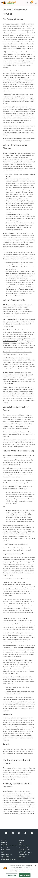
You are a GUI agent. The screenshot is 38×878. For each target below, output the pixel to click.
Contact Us (4, 842)
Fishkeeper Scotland (24, 854)
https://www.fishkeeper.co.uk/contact (15, 544)
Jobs (20, 844)
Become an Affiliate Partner (8, 859)
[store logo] (8, 3)
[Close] (35, 866)
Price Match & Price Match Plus (9, 846)
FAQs (2, 851)
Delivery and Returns (6, 854)
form (13, 724)
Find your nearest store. (10, 733)
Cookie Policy (22, 851)
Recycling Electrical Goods (25, 852)
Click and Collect (5, 858)
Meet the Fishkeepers (24, 846)
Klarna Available (5, 856)
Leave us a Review (6, 847)
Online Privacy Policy (24, 849)
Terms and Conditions (24, 847)
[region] (19, 870)
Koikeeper (21, 858)
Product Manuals (5, 849)
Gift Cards (3, 852)
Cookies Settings (12, 875)
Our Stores (4, 844)
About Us (21, 842)
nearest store (23, 492)
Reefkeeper (22, 856)
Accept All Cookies (25, 875)
